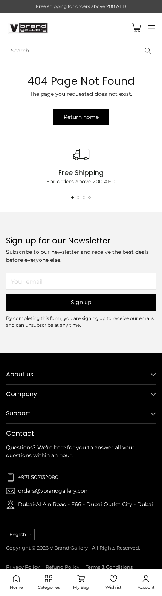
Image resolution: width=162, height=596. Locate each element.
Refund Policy (62, 567)
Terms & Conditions (109, 567)
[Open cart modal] (136, 27)
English (17, 534)
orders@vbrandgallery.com (54, 490)
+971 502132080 (38, 477)
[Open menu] (151, 27)
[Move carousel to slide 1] (72, 197)
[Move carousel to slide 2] (78, 197)
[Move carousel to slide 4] (89, 197)
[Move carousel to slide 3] (84, 197)
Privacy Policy (23, 567)
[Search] (147, 50)
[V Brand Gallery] (28, 27)
